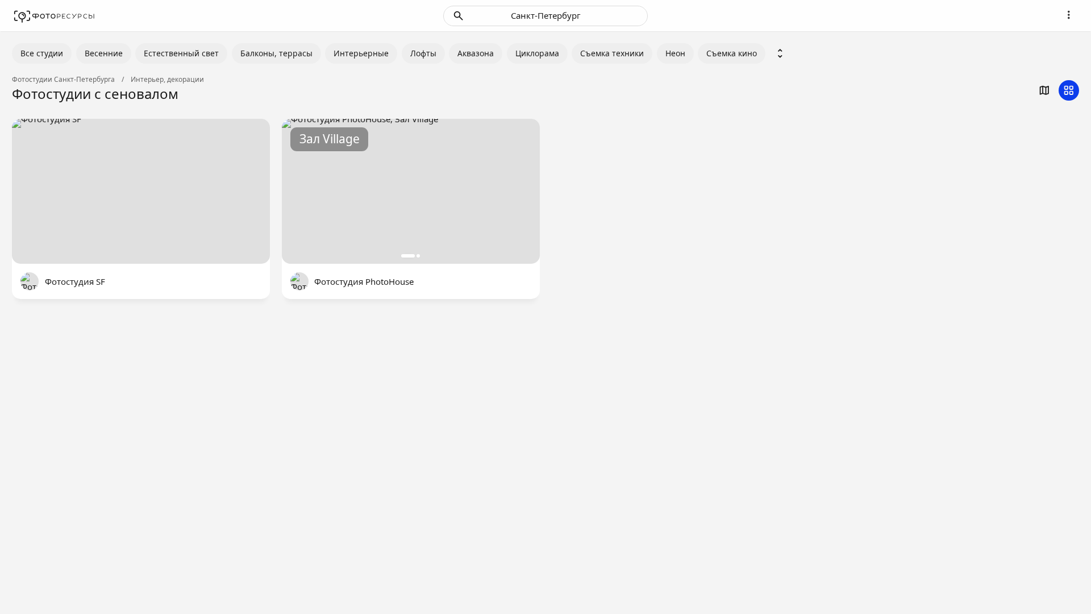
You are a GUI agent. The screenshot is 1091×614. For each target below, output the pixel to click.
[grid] (1069, 90)
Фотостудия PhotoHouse (364, 281)
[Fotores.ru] (54, 16)
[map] (1044, 90)
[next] (518, 191)
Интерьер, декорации (167, 79)
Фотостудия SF (75, 281)
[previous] (303, 191)
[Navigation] (1069, 15)
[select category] (780, 53)
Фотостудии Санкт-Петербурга (63, 79)
